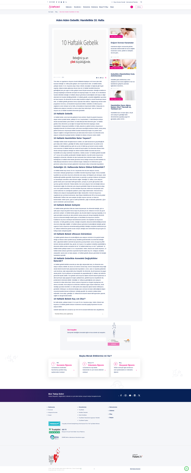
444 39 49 (51, 2)
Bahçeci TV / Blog (103, 7)
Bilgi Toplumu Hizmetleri (135, 468)
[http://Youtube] (130, 396)
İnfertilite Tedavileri (83, 412)
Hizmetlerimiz (77, 7)
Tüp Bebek (81, 409)
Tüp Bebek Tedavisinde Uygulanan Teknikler (89, 417)
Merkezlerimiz (86, 7)
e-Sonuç (139, 7)
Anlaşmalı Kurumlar (52, 412)
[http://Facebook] (121, 396)
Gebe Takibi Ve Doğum (116, 36)
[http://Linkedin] (134, 396)
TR (141, 2)
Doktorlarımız (94, 7)
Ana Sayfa (50, 11)
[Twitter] (66, 2)
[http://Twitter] (139, 396)
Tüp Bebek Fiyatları (83, 420)
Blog (56, 11)
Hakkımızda (69, 7)
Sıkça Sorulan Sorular (119, 2)
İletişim (112, 7)
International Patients (131, 2)
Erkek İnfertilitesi (83, 415)
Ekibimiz (111, 410)
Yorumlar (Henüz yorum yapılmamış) (64, 313)
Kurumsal (50, 409)
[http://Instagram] (125, 396)
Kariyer (50, 415)
